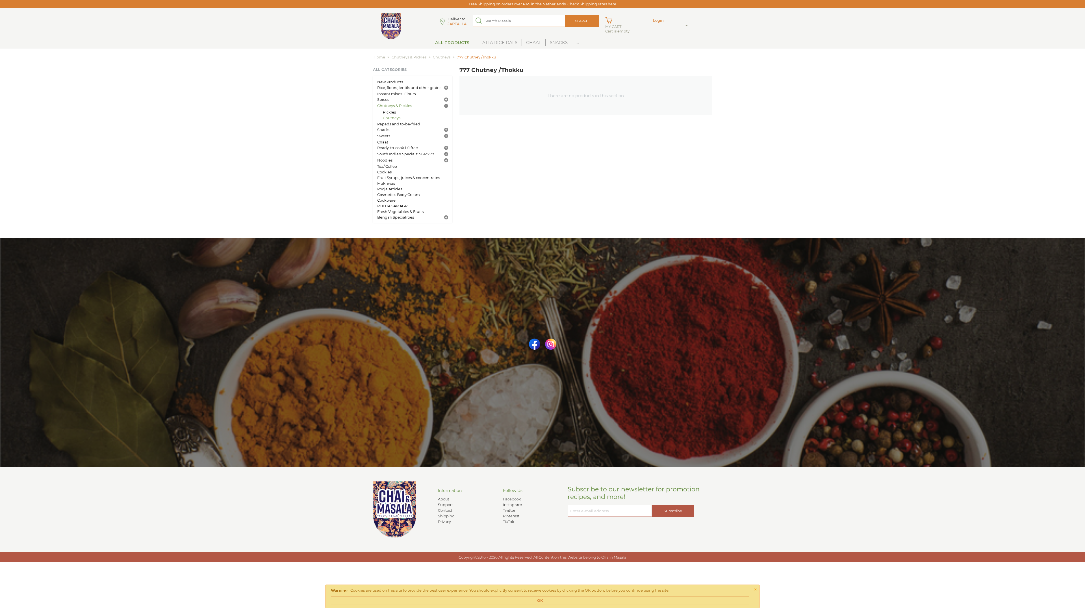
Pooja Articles (389, 189)
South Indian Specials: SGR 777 (405, 154)
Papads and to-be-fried (398, 124)
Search (582, 21)
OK (540, 600)
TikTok (508, 521)
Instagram (512, 504)
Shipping (446, 516)
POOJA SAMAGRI (393, 206)
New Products (390, 82)
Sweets (383, 136)
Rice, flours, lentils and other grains (409, 87)
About (443, 499)
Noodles (384, 160)
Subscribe (673, 511)
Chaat (533, 42)
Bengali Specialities (395, 217)
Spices (383, 99)
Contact (445, 510)
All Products (452, 42)
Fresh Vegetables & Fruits (400, 211)
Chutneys (441, 57)
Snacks (559, 42)
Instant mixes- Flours (396, 93)
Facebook (512, 499)
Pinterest (511, 516)
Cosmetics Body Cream (398, 194)
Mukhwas (386, 183)
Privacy (444, 521)
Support (445, 504)
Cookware (386, 200)
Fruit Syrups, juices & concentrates (408, 177)
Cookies (384, 172)
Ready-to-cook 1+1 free (397, 147)
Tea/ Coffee (387, 166)
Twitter (509, 510)
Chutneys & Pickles (409, 57)
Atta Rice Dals (499, 42)
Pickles (389, 112)
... (577, 42)
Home (379, 57)
